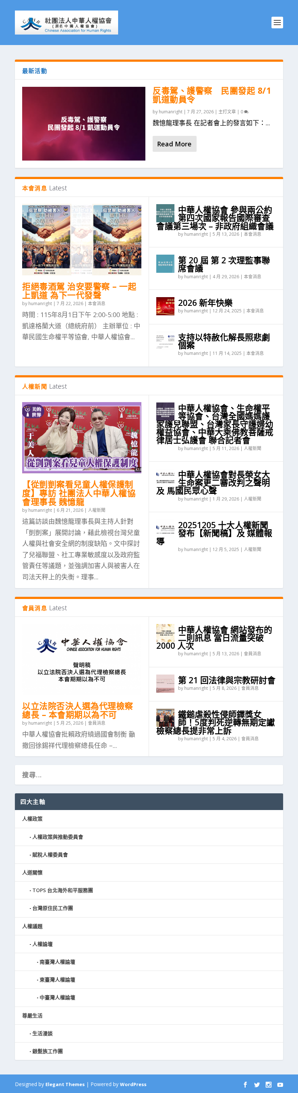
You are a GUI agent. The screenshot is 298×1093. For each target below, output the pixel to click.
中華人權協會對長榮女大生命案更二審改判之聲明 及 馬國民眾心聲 (213, 482)
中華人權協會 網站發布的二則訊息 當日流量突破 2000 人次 (214, 637)
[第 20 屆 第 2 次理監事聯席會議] (165, 264)
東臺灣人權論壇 (57, 979)
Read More (174, 143)
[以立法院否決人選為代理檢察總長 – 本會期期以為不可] (81, 659)
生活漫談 (42, 1033)
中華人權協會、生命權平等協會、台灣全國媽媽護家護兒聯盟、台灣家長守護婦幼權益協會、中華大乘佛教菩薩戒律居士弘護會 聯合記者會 (214, 424)
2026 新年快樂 (205, 302)
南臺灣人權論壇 (57, 961)
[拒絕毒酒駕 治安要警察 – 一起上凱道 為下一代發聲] (81, 239)
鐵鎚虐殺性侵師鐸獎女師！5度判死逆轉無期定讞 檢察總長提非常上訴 (219, 722)
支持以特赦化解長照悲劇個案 (224, 341)
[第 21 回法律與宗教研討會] (165, 684)
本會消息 (96, 303)
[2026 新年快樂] (165, 306)
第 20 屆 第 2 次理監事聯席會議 (224, 264)
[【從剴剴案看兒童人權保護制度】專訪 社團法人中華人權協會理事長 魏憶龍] (81, 438)
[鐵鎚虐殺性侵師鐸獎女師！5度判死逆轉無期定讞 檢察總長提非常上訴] (165, 718)
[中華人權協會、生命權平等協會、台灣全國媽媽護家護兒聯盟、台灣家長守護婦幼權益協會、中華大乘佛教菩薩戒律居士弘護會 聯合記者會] (165, 411)
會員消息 (96, 723)
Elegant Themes (65, 1084)
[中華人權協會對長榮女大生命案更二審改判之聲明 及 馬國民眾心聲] (165, 478)
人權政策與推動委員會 (57, 836)
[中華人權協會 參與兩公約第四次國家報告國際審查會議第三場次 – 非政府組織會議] (165, 213)
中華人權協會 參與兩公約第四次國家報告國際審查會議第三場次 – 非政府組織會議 (215, 217)
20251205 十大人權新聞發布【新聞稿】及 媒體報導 (214, 533)
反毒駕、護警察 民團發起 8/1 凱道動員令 (212, 95)
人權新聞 (96, 510)
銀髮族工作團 (47, 1051)
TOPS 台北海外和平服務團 (62, 890)
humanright (170, 112)
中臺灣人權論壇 (57, 997)
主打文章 (227, 112)
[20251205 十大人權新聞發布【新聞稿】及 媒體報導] (165, 528)
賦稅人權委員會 (50, 854)
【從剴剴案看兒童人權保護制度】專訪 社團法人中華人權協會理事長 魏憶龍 (79, 492)
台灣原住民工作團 (52, 907)
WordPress (133, 1084)
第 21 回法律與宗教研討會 (226, 680)
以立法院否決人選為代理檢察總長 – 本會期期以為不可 (77, 710)
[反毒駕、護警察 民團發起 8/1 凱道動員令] (83, 124)
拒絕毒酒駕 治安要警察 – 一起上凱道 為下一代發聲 (79, 290)
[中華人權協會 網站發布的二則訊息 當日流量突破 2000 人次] (165, 633)
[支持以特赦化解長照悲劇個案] (165, 341)
